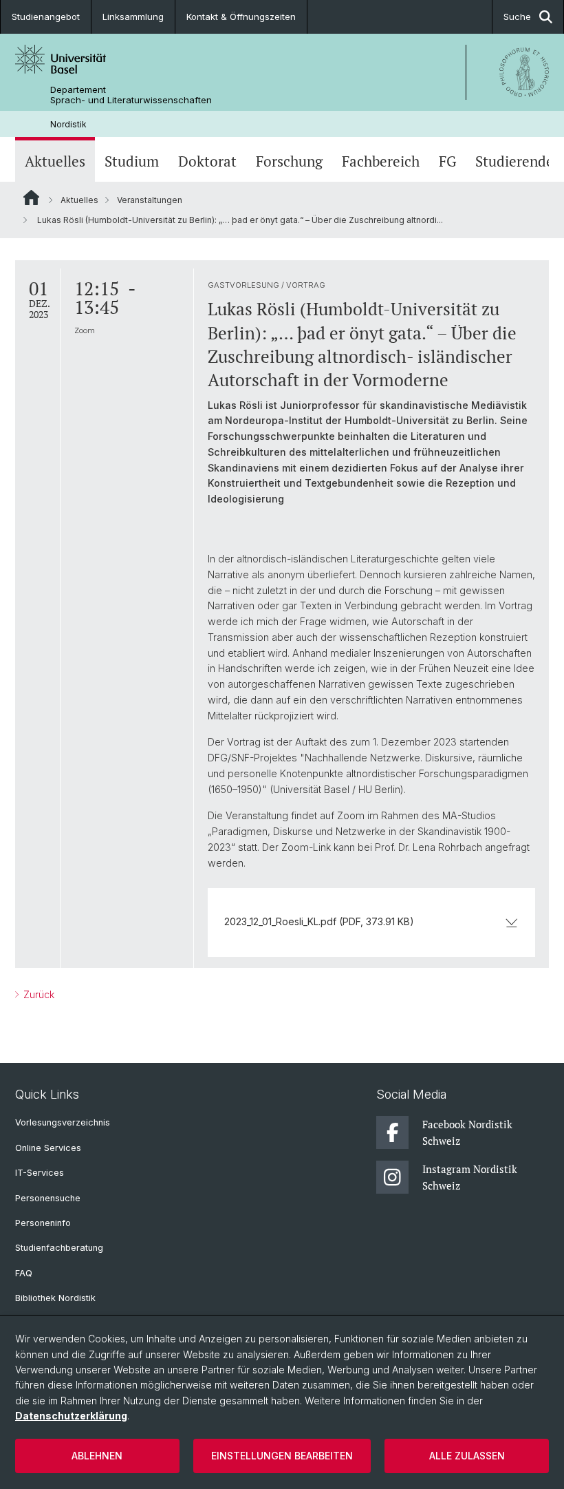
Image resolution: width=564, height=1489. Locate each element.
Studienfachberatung (59, 1248)
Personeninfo (43, 1223)
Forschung (289, 161)
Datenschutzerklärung (71, 1416)
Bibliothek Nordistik (55, 1298)
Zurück (37, 994)
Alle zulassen (467, 1455)
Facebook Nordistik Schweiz (467, 1132)
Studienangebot (46, 16)
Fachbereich (381, 161)
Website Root (31, 197)
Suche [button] (517, 16)
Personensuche (47, 1198)
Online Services (48, 1148)
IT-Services (39, 1173)
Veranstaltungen (149, 200)
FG (447, 161)
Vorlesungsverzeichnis (62, 1122)
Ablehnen (97, 1455)
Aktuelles (55, 161)
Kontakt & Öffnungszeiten (241, 16)
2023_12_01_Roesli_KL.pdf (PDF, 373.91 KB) (319, 921)
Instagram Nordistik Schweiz (469, 1177)
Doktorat (207, 161)
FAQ (23, 1273)
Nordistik (68, 124)
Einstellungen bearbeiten (282, 1455)
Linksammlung (133, 16)
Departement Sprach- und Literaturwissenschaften (131, 95)
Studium (132, 161)
